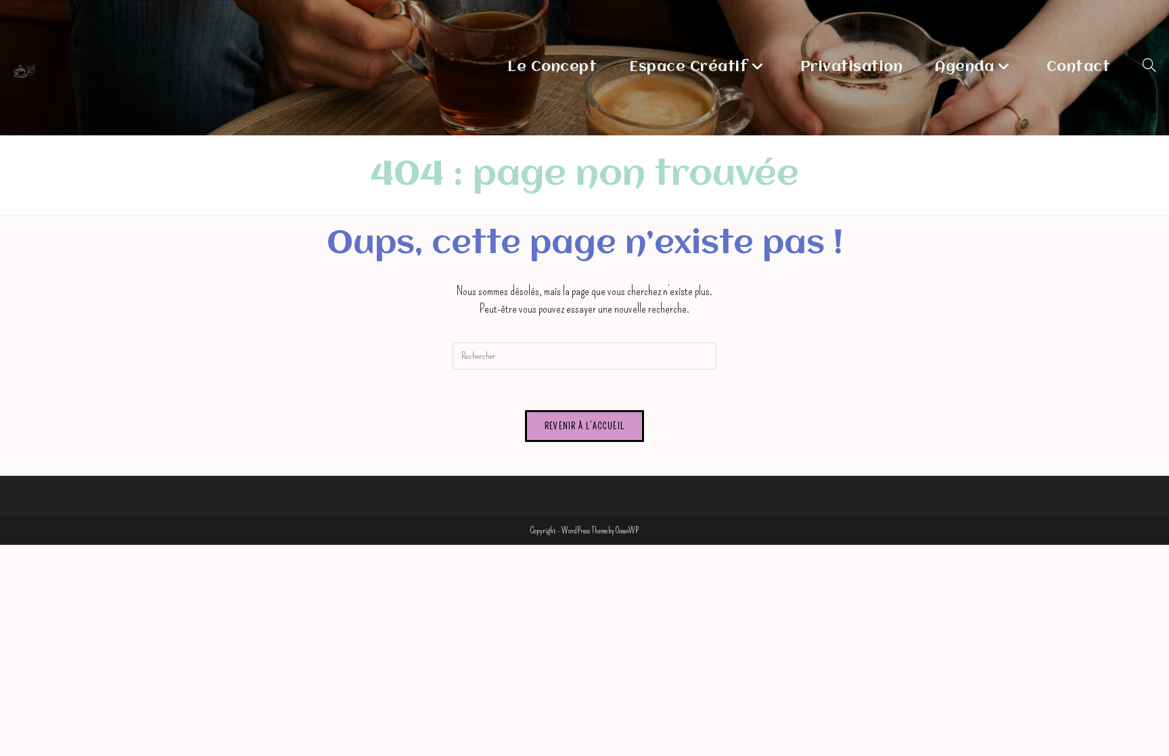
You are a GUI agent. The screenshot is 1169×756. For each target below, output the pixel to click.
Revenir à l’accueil (585, 426)
